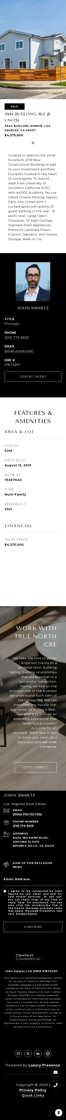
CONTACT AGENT (33, 376)
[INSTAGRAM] (18, 1053)
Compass (26, 984)
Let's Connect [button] (35, 767)
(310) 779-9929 (17, 337)
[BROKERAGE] (48, 1053)
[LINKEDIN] (38, 1053)
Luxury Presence (44, 1065)
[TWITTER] (28, 1053)
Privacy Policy (26, 913)
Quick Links (33, 1095)
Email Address (17, 879)
